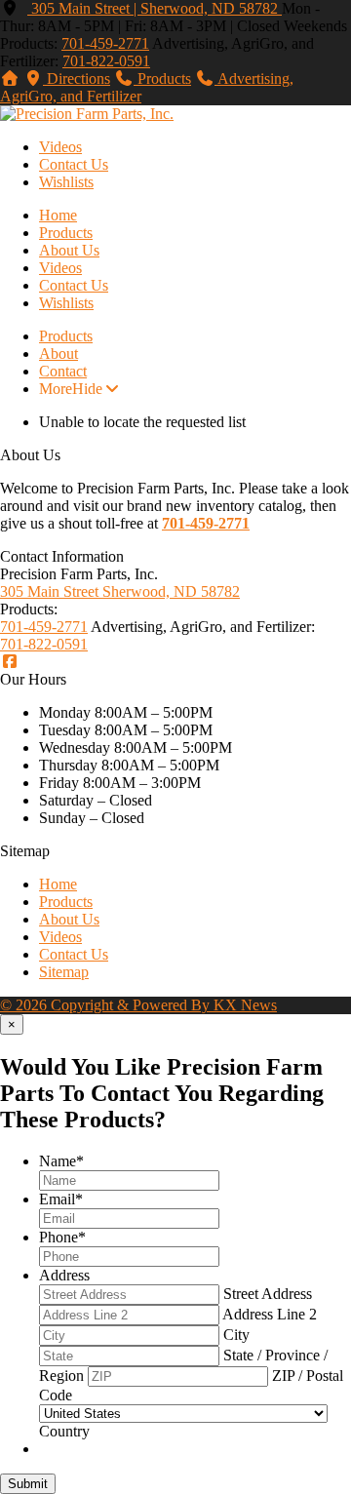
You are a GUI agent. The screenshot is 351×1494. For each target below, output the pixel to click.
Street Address (267, 1293)
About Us (69, 250)
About (58, 353)
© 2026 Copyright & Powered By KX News (138, 1005)
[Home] (10, 78)
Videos (60, 146)
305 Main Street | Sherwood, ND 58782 (154, 8)
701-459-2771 (105, 43)
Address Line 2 (269, 1314)
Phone (62, 1237)
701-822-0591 (106, 61)
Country (64, 1431)
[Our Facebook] (10, 661)
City (236, 1334)
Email (61, 1199)
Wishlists (66, 182)
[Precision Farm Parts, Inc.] (87, 113)
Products (66, 232)
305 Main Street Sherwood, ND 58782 (120, 591)
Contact (63, 371)
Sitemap (64, 971)
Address (64, 1275)
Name (61, 1161)
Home (58, 215)
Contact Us (73, 164)
